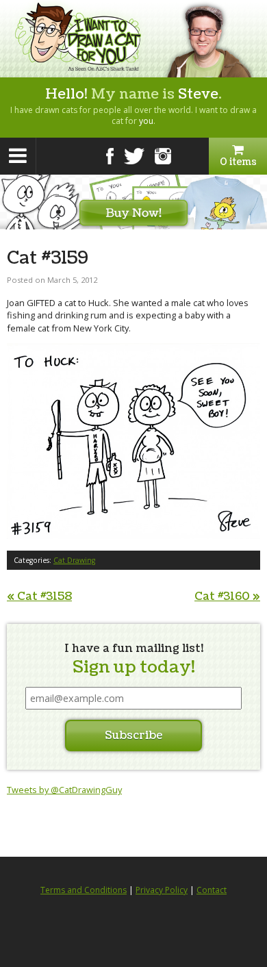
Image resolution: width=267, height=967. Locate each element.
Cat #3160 (227, 596)
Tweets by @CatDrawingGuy (64, 789)
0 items (238, 161)
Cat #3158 (39, 596)
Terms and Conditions (83, 890)
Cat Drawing (74, 560)
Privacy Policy (162, 890)
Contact (211, 890)
